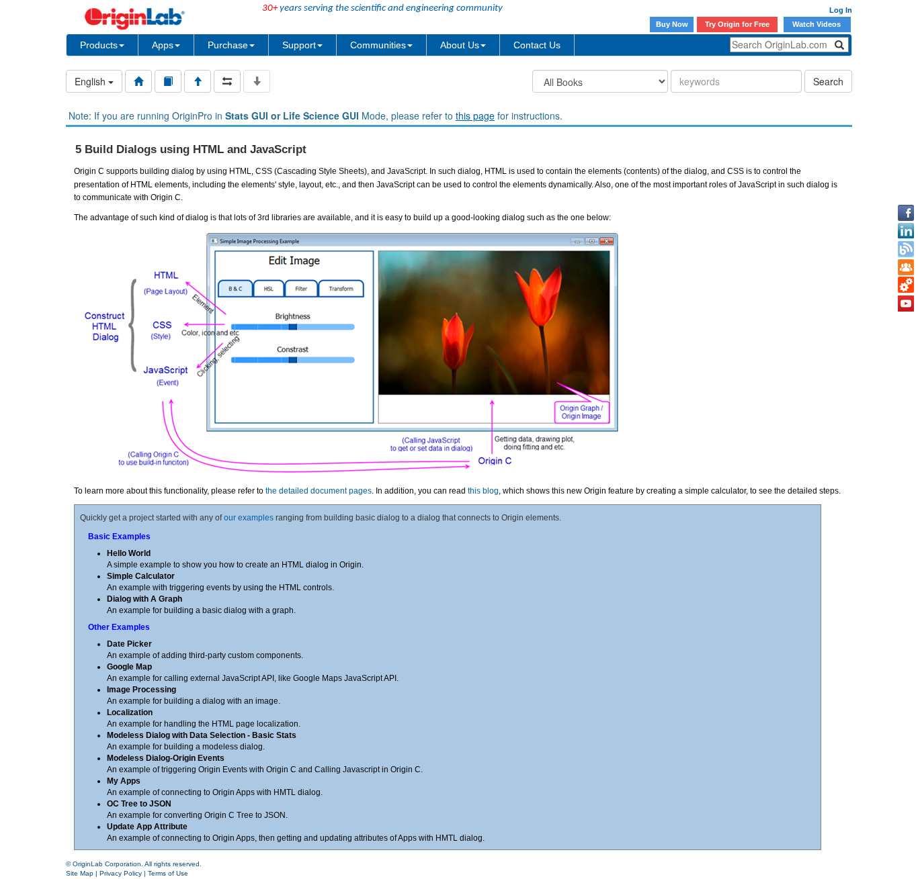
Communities (378, 45)
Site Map (79, 873)
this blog (483, 491)
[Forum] (906, 267)
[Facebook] (906, 213)
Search (828, 81)
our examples (249, 517)
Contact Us (536, 45)
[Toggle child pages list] (256, 81)
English (91, 81)
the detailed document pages (318, 491)
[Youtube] (906, 303)
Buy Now (672, 24)
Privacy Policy (120, 873)
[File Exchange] (906, 285)
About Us (459, 45)
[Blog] (906, 249)
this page (475, 115)
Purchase (228, 45)
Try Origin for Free (737, 24)
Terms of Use (168, 873)
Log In (840, 10)
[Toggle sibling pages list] (227, 81)
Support (299, 45)
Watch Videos (817, 24)
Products (99, 45)
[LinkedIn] (906, 231)
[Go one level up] (197, 81)
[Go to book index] (168, 81)
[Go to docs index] (138, 81)
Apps (162, 45)
